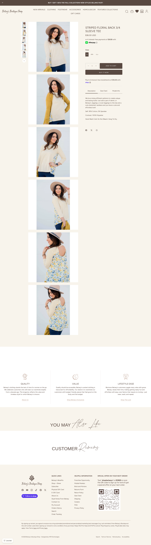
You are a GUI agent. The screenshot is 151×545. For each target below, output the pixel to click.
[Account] (147, 11)
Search (54, 511)
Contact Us (56, 502)
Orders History (57, 508)
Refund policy (116, 537)
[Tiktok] (36, 490)
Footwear (62, 10)
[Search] (126, 11)
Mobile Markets (79, 483)
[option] (24, 25)
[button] (53, 47)
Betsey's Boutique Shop (33, 537)
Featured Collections (108, 10)
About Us (25, 400)
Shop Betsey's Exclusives (75, 400)
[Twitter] (45, 490)
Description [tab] (91, 91)
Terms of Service (106, 537)
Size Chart (77, 496)
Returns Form (79, 489)
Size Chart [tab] (103, 91)
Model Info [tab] (116, 91)
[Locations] (142, 11)
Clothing (51, 10)
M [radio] (92, 54)
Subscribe (55, 486)
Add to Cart (111, 66)
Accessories (75, 10)
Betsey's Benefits (57, 480)
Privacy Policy (79, 508)
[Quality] (25, 376)
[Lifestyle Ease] (126, 376)
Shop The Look (126, 400)
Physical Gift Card (58, 489)
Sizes (87, 50)
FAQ (75, 505)
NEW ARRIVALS (39, 10)
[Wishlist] (137, 11)
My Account (56, 505)
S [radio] (86, 54)
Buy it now (103, 72)
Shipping (77, 499)
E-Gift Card (56, 493)
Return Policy (78, 493)
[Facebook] (23, 490)
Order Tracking (57, 514)
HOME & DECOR (89, 10)
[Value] (75, 376)
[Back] (2, 3)
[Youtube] (27, 490)
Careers (77, 502)
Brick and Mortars (80, 486)
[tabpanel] (103, 110)
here (34, 528)
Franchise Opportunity (82, 480)
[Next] (24, 60)
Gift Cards (75, 14)
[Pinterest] (41, 490)
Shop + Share (56, 483)
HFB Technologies (54, 537)
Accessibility (125, 537)
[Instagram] (32, 490)
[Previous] (24, 20)
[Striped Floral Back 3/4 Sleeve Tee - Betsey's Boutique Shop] (24, 25)
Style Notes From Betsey (60, 499)
